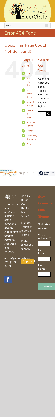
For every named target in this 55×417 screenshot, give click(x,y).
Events (30, 130)
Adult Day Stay (29, 82)
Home (29, 73)
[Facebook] (8, 279)
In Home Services (30, 94)
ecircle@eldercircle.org (17, 258)
